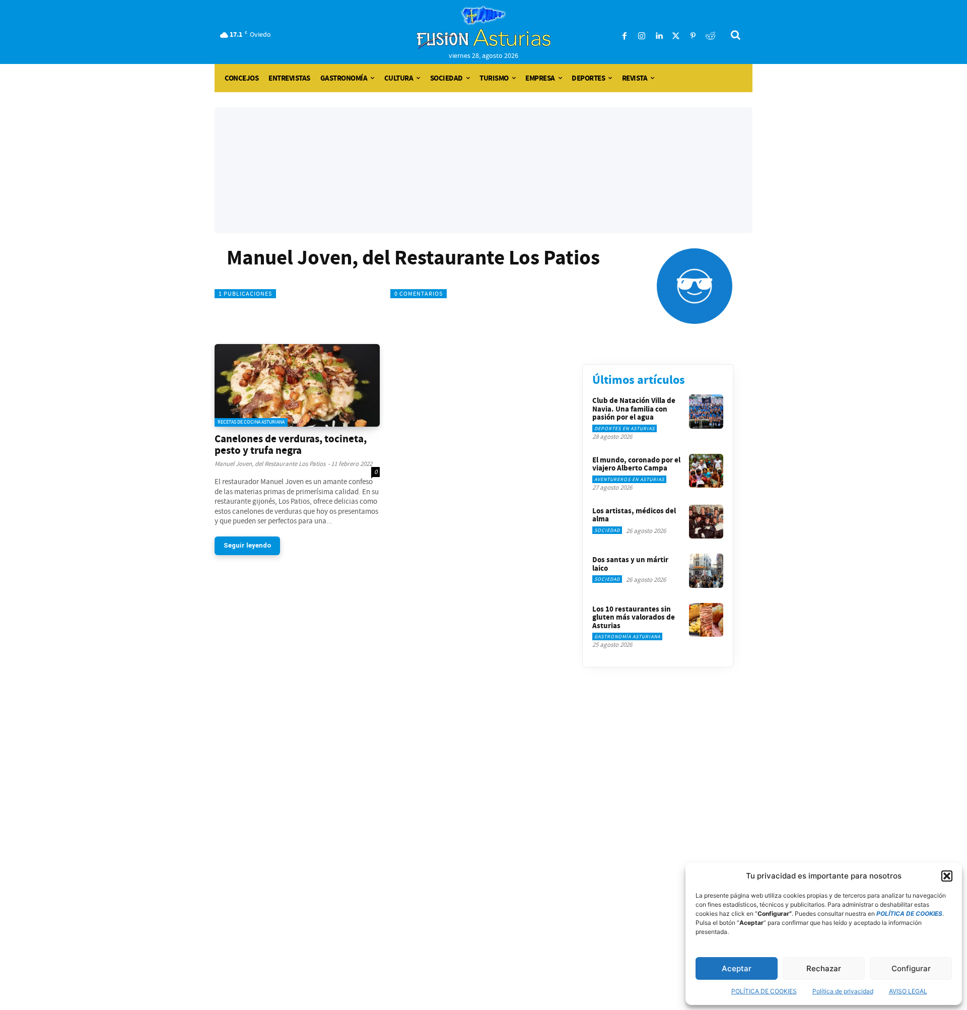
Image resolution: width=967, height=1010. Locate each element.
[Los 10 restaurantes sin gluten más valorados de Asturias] (706, 620)
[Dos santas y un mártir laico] (706, 571)
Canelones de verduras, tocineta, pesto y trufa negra (291, 444)
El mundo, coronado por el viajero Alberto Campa (636, 464)
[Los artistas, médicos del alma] (706, 522)
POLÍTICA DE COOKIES (764, 991)
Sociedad (607, 530)
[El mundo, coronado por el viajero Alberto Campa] (706, 471)
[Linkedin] (659, 36)
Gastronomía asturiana (627, 636)
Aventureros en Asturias (629, 479)
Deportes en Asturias (624, 428)
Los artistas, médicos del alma (634, 515)
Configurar (911, 968)
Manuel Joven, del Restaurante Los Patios (270, 463)
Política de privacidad (842, 991)
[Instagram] (642, 36)
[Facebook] (624, 36)
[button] (947, 876)
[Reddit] (710, 36)
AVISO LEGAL (908, 991)
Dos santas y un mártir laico (630, 564)
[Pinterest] (693, 36)
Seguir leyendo (247, 545)
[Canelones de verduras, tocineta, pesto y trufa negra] (297, 385)
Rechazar (823, 968)
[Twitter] (676, 36)
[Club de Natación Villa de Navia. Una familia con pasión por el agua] (706, 411)
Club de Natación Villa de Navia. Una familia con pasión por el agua (633, 408)
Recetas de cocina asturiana (251, 422)
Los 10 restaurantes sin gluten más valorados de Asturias (633, 617)
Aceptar (736, 968)
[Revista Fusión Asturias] (483, 27)
